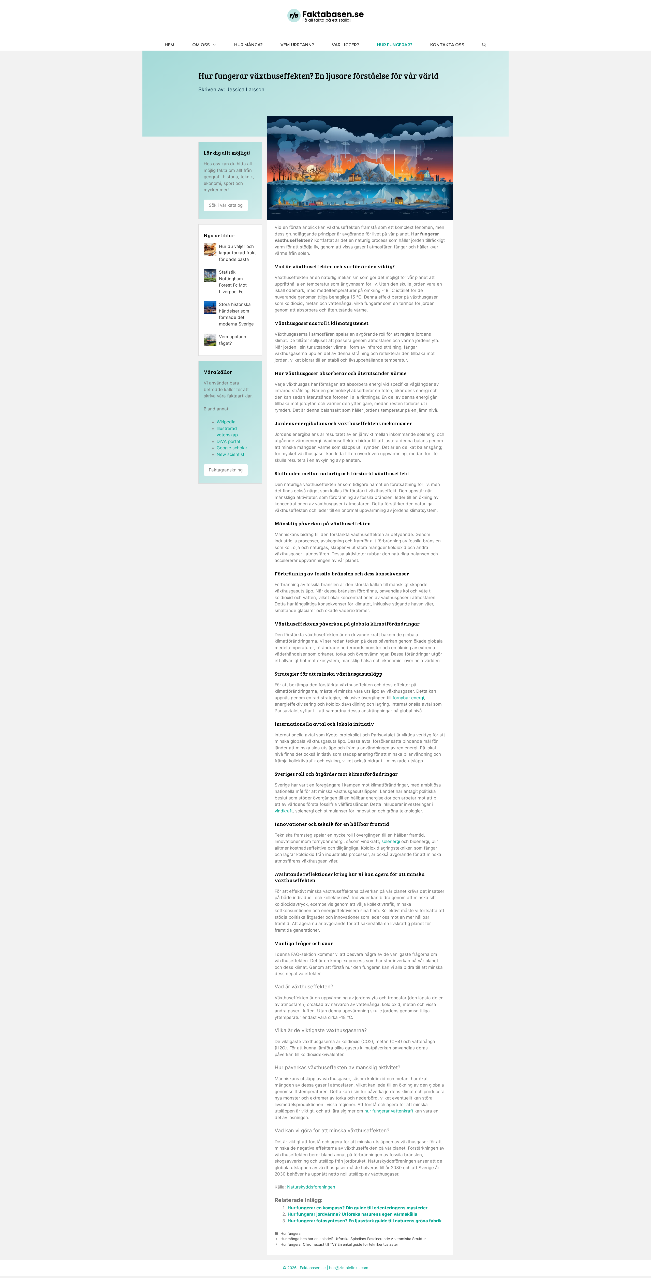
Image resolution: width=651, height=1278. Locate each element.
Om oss (201, 44)
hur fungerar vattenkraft (388, 1110)
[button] (484, 45)
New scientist (230, 454)
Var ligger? (345, 44)
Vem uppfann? (297, 44)
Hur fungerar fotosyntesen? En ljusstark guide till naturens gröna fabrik (365, 1220)
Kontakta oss (447, 44)
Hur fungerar (291, 1233)
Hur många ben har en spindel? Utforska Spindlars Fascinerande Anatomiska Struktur (353, 1239)
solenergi (390, 841)
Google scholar (232, 447)
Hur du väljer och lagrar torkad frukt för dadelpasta (237, 253)
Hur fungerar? (394, 44)
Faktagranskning (226, 469)
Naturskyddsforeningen (311, 1187)
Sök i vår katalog (226, 205)
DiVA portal (228, 441)
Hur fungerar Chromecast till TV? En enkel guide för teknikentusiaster (339, 1244)
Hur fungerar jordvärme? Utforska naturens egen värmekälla (352, 1214)
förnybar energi (408, 697)
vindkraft (284, 810)
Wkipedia (226, 421)
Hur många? (248, 44)
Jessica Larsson (245, 89)
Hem (169, 44)
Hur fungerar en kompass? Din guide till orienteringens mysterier (357, 1207)
